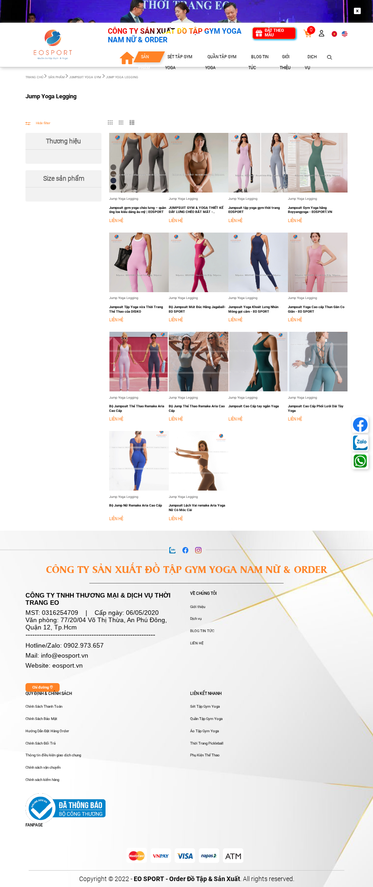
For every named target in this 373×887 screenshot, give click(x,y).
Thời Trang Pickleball (206, 743)
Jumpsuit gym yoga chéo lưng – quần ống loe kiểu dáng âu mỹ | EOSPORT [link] (137, 210)
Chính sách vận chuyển (42, 767)
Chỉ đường (41, 687)
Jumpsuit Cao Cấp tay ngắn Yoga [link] (253, 406)
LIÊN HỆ (197, 643)
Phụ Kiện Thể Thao (205, 755)
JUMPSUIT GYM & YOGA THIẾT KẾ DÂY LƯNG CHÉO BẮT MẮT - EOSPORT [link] (196, 212)
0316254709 (60, 612)
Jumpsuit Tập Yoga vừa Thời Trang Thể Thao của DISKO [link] (136, 309)
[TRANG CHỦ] (126, 58)
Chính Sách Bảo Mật (41, 719)
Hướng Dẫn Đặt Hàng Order (47, 731)
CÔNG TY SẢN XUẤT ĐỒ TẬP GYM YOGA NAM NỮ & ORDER (175, 35)
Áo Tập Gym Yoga (204, 731)
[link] (307, 32)
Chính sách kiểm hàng (42, 780)
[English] (345, 33)
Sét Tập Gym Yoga (205, 707)
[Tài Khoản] (321, 33)
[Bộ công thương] (65, 807)
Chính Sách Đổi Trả (40, 743)
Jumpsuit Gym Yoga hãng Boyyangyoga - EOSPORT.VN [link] (310, 210)
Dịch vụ (196, 619)
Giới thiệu (197, 607)
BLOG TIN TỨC (202, 631)
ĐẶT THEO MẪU (274, 32)
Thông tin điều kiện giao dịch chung (53, 755)
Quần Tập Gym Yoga (206, 719)
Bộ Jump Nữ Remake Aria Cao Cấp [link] (135, 505)
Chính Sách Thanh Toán (43, 707)
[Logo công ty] (53, 44)
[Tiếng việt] (335, 33)
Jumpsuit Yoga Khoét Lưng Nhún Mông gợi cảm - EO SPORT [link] (253, 309)
